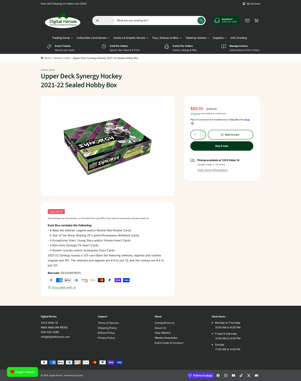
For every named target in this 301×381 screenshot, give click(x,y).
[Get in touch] (247, 20)
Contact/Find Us (165, 323)
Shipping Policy (107, 328)
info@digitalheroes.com (55, 336)
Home (47, 57)
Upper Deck (48, 70)
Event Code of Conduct (169, 342)
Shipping (195, 113)
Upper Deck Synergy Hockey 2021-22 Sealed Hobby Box (105, 57)
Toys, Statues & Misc (165, 37)
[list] (150, 48)
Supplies (218, 37)
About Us (160, 328)
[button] (256, 20)
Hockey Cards (62, 57)
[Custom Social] (256, 375)
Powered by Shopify (73, 375)
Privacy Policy (106, 337)
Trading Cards (61, 37)
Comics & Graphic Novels (129, 37)
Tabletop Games (195, 37)
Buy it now (222, 146)
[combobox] (161, 20)
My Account (253, 3)
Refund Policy (106, 332)
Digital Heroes (56, 375)
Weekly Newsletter (166, 337)
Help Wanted (162, 332)
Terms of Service (108, 323)
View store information (212, 170)
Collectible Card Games (91, 37)
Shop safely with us (64, 287)
